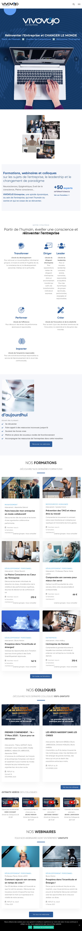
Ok (30, 927)
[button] (41, 444)
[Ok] (79, 925)
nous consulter (31, 533)
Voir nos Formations (61, 195)
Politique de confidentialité (43, 927)
